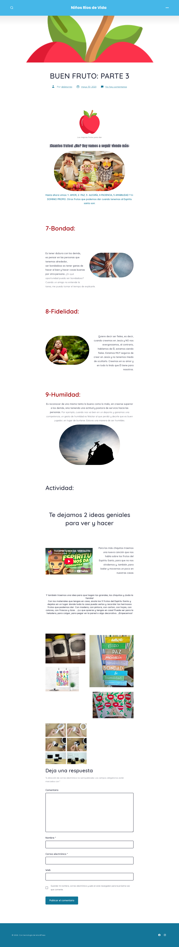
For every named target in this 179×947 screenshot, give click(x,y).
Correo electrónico (56, 853)
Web (48, 870)
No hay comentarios (116, 86)
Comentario (51, 790)
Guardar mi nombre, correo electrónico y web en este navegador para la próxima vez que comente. (90, 888)
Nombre (50, 837)
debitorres (66, 86)
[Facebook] (159, 935)
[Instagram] (164, 935)
